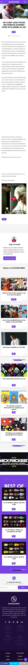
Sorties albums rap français (8, 630)
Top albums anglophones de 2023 (20, 641)
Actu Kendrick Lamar (20, 627)
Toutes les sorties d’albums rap (7, 633)
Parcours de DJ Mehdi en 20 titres (20, 644)
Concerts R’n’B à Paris (7, 639)
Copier (24, 663)
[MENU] (1, 2)
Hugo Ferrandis (14, 36)
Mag (25, 2)
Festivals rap (7, 641)
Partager (6, 663)
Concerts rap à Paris (8, 637)
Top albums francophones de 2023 (20, 638)
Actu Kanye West (20, 631)
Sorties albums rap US (7, 627)
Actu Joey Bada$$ (20, 629)
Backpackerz (14, 2)
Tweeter (15, 663)
